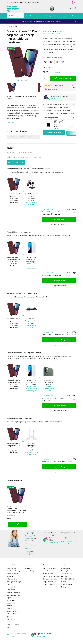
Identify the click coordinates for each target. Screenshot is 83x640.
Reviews (9, 98)
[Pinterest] (69, 538)
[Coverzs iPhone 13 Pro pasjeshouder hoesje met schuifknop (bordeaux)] (17, 495)
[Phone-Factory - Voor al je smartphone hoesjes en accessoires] (13, 8)
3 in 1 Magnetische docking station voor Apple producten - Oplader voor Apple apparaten (36, 172)
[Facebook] (62, 538)
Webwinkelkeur (54, 542)
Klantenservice (11, 568)
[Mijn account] (70, 8)
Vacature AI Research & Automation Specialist (14, 613)
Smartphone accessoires (35, 16)
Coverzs (60, 31)
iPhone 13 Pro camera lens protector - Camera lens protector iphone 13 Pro (32, 358)
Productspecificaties (29, 96)
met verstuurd (58, 107)
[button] (18, 80)
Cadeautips (76, 16)
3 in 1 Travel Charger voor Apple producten (31, 321)
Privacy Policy (11, 603)
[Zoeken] (33, 9)
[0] (73, 8)
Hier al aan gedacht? (50, 118)
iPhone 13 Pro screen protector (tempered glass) (31, 259)
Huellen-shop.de (48, 573)
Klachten (9, 608)
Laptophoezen (65, 16)
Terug (10, 26)
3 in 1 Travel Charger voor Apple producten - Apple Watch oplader (28, 297)
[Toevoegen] (17, 524)
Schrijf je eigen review (15, 162)
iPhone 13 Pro (55, 98)
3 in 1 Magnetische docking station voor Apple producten (31, 197)
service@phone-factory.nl (30, 547)
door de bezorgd (59, 113)
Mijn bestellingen (30, 571)
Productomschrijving (14, 96)
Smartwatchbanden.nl (50, 568)
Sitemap (9, 606)
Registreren (28, 568)
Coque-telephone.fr (49, 582)
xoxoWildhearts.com (49, 571)
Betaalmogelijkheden (13, 592)
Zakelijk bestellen (12, 579)
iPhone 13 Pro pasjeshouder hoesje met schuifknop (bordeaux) (16, 510)
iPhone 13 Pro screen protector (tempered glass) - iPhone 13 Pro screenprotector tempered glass (39, 235)
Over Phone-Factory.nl (14, 571)
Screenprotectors (52, 16)
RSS (12, 636)
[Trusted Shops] (52, 9)
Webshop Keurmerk (13, 595)
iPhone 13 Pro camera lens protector (48, 382)
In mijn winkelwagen (65, 78)
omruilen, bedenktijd (58, 110)
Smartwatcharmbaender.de (52, 576)
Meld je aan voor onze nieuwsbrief (68, 543)
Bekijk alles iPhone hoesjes (52, 34)
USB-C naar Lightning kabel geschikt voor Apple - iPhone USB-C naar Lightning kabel (34, 422)
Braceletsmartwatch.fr (50, 579)
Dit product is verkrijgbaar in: (53, 58)
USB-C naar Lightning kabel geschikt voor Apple (31, 447)
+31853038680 (69, 579)
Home (15, 26)
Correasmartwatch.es (50, 584)
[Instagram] (66, 538)
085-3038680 (30, 537)
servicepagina (29, 554)
